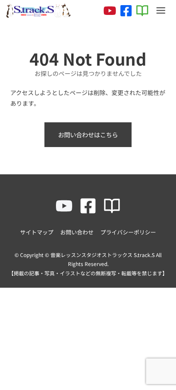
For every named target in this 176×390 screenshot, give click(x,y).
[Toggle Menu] (161, 10)
